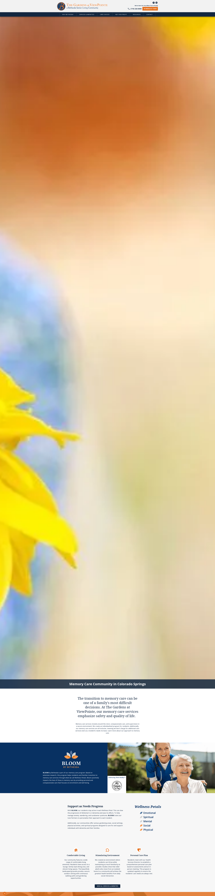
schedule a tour (150, 9)
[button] (67, 14)
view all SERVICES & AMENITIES (107, 886)
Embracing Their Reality (116, 777)
